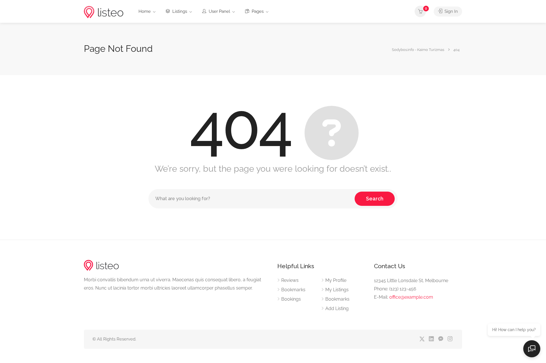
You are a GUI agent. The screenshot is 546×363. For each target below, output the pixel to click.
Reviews (290, 280)
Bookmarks (293, 289)
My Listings (337, 289)
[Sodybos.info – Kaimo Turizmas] (103, 12)
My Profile (335, 280)
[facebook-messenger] (440, 339)
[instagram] (450, 339)
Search (374, 199)
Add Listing (337, 308)
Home (144, 11)
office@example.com (411, 297)
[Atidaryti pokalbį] (531, 348)
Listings (179, 11)
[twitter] (421, 339)
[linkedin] (431, 339)
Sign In (450, 11)
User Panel (219, 11)
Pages (257, 11)
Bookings (291, 299)
